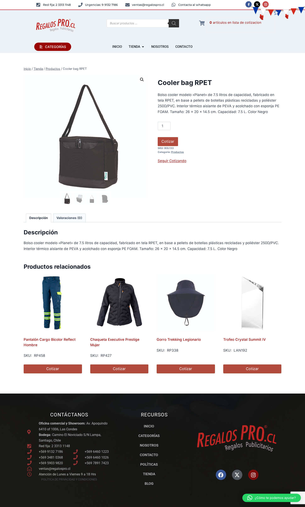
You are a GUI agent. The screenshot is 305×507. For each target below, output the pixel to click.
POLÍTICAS (149, 464)
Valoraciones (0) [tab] (69, 218)
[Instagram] (265, 4)
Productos (177, 152)
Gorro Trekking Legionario (179, 339)
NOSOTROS (149, 445)
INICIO (149, 426)
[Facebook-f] (248, 4)
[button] (142, 79)
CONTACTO (149, 455)
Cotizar (167, 141)
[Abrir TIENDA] (143, 46)
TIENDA (149, 474)
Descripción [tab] (38, 218)
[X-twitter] (257, 4)
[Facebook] (221, 475)
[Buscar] (174, 23)
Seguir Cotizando (172, 161)
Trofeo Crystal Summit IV (244, 339)
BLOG (149, 483)
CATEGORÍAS (149, 436)
